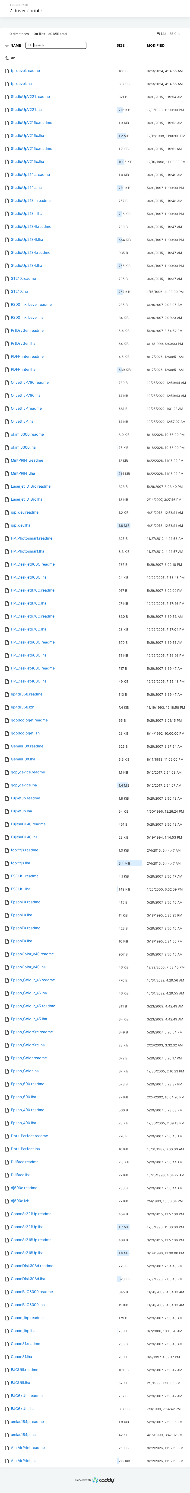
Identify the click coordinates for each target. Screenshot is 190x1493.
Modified (156, 45)
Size (121, 45)
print (34, 10)
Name (16, 45)
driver (19, 10)
